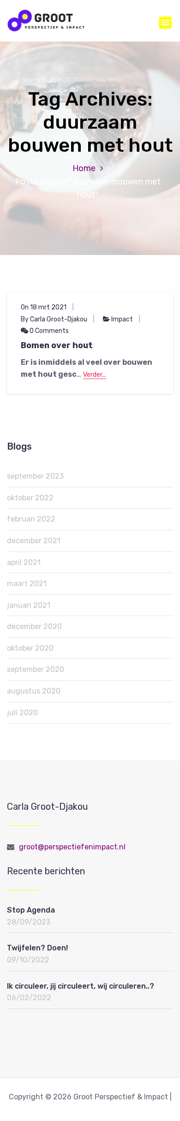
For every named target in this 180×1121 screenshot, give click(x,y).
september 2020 (35, 669)
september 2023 (35, 476)
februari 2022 (31, 519)
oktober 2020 (30, 648)
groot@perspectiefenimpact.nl (72, 846)
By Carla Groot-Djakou (54, 319)
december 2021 (33, 540)
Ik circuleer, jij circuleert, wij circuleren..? (80, 986)
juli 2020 (22, 712)
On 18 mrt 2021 (43, 307)
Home (84, 168)
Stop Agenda (31, 910)
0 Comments (48, 331)
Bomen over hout (57, 345)
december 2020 (34, 626)
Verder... (94, 375)
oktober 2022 (30, 497)
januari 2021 (28, 605)
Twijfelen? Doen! (37, 947)
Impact (122, 319)
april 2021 (24, 562)
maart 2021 (27, 583)
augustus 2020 (33, 691)
